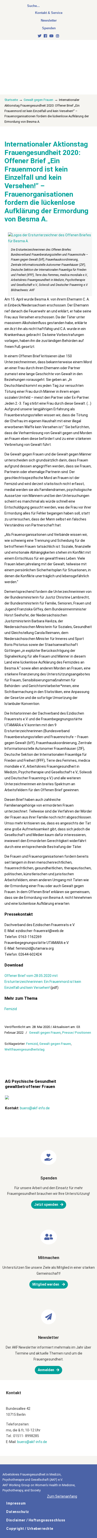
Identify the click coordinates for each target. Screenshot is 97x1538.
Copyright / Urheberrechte (29, 1529)
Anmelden (46, 1370)
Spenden (49, 28)
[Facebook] (45, 36)
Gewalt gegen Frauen (38, 100)
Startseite (11, 100)
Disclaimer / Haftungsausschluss (35, 1520)
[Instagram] (57, 36)
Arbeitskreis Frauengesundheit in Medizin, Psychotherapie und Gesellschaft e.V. (39, 60)
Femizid (10, 1009)
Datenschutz (17, 1512)
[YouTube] (51, 36)
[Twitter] (39, 36)
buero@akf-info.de (35, 1108)
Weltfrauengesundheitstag (24, 1049)
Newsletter (49, 20)
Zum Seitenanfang (62, 1496)
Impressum (16, 1503)
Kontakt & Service (48, 13)
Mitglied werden (46, 1284)
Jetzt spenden (46, 1204)
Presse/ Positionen (76, 1032)
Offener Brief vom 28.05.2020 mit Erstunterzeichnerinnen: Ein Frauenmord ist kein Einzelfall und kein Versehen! (42, 982)
